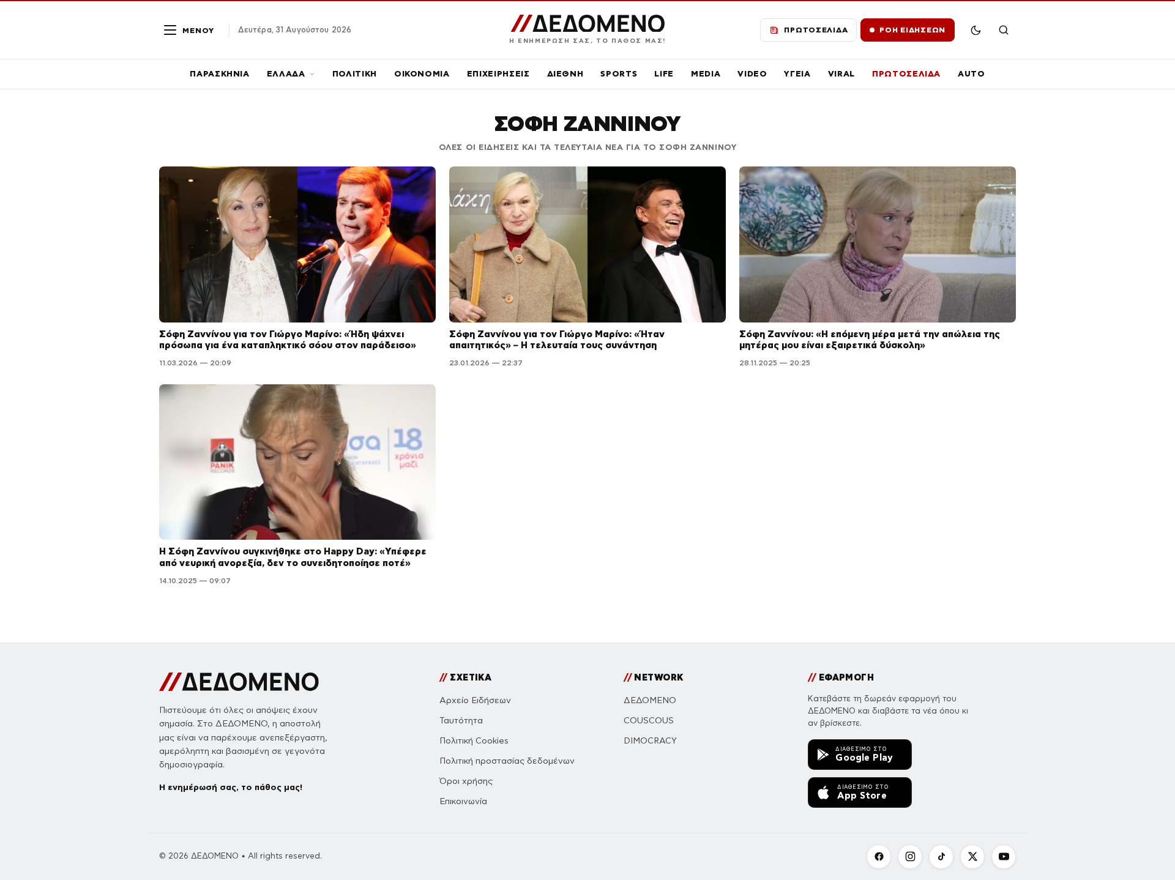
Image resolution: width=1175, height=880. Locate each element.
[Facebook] (879, 857)
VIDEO (752, 73)
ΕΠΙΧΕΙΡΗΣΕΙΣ (498, 73)
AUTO (971, 73)
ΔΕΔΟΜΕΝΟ (650, 700)
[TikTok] (941, 857)
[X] (972, 857)
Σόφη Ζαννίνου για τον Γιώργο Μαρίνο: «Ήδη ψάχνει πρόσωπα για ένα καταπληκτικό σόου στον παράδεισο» (287, 340)
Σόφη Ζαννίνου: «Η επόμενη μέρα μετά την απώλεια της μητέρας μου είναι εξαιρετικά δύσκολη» (869, 340)
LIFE (664, 73)
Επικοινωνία (463, 801)
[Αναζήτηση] (1003, 30)
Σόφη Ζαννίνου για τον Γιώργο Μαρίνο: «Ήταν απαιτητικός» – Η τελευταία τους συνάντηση (557, 340)
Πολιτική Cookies (474, 740)
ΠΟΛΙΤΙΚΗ (354, 73)
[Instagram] (910, 857)
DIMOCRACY (650, 740)
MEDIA (705, 73)
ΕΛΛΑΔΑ (286, 73)
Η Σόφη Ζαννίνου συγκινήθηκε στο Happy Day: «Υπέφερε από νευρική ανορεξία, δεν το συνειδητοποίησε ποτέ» (293, 557)
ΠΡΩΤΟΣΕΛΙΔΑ (906, 73)
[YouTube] (1003, 857)
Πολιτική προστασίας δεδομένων (507, 761)
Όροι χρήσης (466, 781)
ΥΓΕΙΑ (797, 73)
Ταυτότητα (461, 720)
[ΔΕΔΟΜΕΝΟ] (239, 682)
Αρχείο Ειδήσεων (475, 700)
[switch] (975, 30)
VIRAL (841, 73)
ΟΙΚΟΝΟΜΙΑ (422, 73)
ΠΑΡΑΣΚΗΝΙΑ (220, 73)
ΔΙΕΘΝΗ (565, 73)
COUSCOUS (649, 720)
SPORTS (618, 73)
